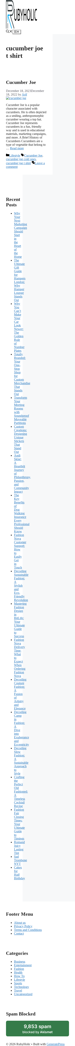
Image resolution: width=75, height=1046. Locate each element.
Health (18, 972)
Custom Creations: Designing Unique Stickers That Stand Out (20, 439)
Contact (19, 933)
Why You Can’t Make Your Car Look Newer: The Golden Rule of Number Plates (19, 327)
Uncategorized (23, 994)
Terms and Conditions (28, 930)
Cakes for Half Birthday (19, 873)
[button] (9, 32)
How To (19, 976)
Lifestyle (14, 155)
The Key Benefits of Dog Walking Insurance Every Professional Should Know (21, 513)
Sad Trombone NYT (20, 860)
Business (19, 961)
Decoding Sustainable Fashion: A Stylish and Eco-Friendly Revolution (21, 585)
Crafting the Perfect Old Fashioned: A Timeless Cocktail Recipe (21, 791)
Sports (18, 983)
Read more (17, 148)
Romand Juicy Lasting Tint (19, 847)
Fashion (19, 969)
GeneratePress (56, 1044)
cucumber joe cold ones (21, 159)
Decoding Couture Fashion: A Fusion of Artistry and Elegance (20, 694)
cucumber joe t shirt (18, 163)
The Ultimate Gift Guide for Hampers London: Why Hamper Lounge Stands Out (19, 280)
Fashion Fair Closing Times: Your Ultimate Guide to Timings (19, 824)
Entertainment (23, 965)
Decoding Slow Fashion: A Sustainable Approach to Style (21, 760)
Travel (18, 990)
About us (20, 922)
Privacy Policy (23, 926)
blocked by (37, 1029)
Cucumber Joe (21, 82)
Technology (21, 987)
